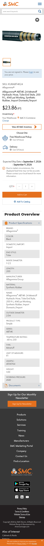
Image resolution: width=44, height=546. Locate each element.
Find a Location (21, 461)
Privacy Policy (22, 508)
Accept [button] (34, 543)
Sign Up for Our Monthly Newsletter (22, 396)
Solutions (21, 419)
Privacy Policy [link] (21, 543)
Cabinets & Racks (9, 535)
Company (21, 451)
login (31, 72)
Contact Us (21, 456)
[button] (22, 223)
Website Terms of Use (22, 514)
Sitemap (22, 517)
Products (21, 414)
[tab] (22, 223)
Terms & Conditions (22, 511)
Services (21, 424)
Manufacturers (21, 440)
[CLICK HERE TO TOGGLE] (40, 4)
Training (21, 430)
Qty (11, 186)
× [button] (42, 540)
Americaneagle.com (22, 526)
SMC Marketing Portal (21, 445)
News (21, 435)
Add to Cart (22, 194)
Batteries (6, 538)
